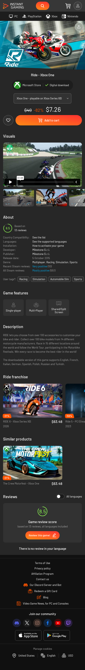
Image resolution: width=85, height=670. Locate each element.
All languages (74, 496)
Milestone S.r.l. (41, 249)
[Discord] (17, 623)
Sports (73, 262)
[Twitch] (68, 623)
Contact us (42, 579)
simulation (39, 279)
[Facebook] (48, 623)
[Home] (13, 6)
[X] (27, 623)
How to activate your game (48, 245)
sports (78, 279)
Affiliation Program (42, 573)
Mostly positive (41, 270)
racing (23, 279)
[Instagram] (37, 623)
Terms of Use (42, 563)
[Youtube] (58, 623)
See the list (39, 237)
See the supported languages (49, 241)
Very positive (40, 266)
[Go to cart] (68, 6)
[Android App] (57, 635)
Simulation (62, 262)
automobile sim (59, 279)
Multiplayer (38, 262)
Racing (50, 262)
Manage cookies (42, 648)
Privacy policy (42, 568)
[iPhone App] (28, 635)
